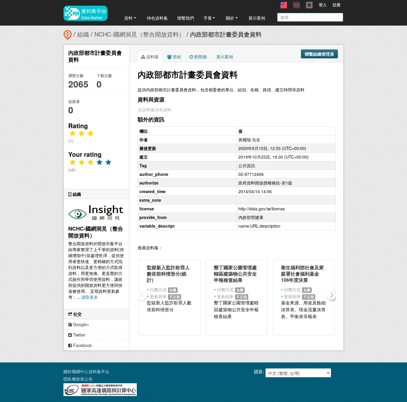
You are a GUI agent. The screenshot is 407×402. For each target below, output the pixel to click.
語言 (258, 371)
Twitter (79, 335)
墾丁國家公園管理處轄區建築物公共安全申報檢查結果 (235, 273)
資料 (128, 18)
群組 (176, 57)
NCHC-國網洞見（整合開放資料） (139, 34)
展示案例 (256, 18)
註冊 (337, 4)
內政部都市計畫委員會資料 (226, 34)
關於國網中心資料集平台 (86, 371)
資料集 (152, 57)
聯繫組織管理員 (319, 54)
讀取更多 (89, 297)
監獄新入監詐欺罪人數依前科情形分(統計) (168, 273)
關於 (230, 18)
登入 (323, 4)
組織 (83, 34)
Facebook (82, 345)
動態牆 (200, 57)
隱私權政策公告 (78, 379)
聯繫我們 (185, 18)
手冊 (208, 18)
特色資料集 (157, 18)
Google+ (80, 324)
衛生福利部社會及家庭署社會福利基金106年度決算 (302, 273)
